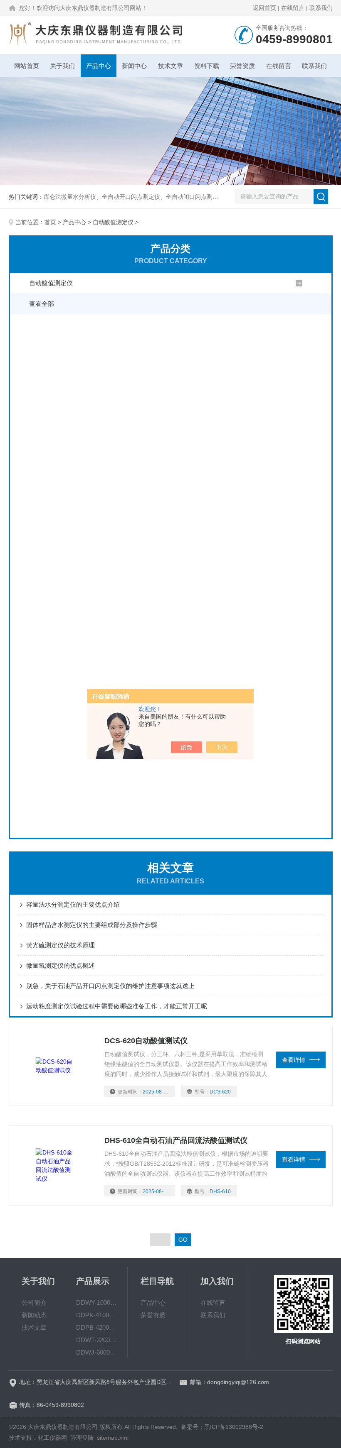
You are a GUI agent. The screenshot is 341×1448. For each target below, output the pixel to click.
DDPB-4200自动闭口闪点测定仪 (98, 1327)
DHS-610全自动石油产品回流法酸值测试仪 (175, 1140)
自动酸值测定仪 (113, 222)
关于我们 (62, 65)
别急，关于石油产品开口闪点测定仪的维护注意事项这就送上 (110, 985)
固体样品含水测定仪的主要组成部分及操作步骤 (91, 924)
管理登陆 (82, 1437)
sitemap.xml (112, 1437)
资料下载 (206, 65)
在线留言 (292, 8)
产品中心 (98, 65)
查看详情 (293, 1060)
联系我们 (321, 8)
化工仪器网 (52, 1437)
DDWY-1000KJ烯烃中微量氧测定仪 (98, 1302)
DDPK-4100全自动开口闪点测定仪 (98, 1314)
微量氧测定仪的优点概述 (60, 965)
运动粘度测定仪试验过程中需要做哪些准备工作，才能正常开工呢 (116, 1006)
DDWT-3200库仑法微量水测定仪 (98, 1339)
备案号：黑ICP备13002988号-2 (222, 1427)
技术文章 (170, 65)
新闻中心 (134, 65)
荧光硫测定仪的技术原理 (60, 945)
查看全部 (41, 303)
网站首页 (26, 65)
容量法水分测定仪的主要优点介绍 (73, 904)
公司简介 (34, 1302)
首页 (50, 222)
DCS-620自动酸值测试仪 (146, 1041)
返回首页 (264, 8)
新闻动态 (34, 1314)
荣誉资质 (242, 65)
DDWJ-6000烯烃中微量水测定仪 (98, 1352)
